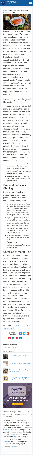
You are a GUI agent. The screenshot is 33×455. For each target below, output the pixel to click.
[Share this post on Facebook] (20, 333)
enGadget (6, 441)
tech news (18, 436)
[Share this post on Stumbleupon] (13, 338)
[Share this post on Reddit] (16, 338)
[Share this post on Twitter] (24, 333)
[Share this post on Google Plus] (27, 333)
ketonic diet (8, 328)
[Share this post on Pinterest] (9, 338)
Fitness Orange (14, 447)
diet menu (16, 325)
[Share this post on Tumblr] (20, 338)
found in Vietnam (9, 429)
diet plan (25, 325)
